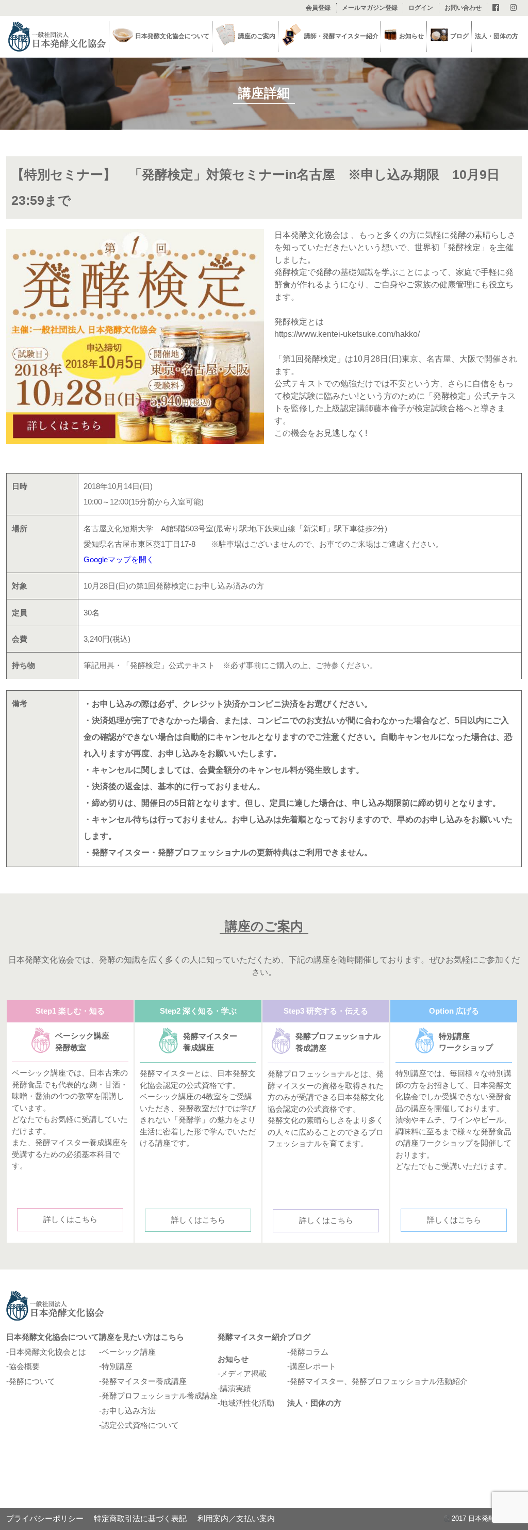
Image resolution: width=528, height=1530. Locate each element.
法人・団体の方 (496, 36)
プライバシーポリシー (45, 1518)
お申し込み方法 (129, 1410)
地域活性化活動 (247, 1402)
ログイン (420, 7)
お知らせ (233, 1359)
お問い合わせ (463, 7)
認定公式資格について (140, 1425)
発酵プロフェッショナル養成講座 (160, 1395)
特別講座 (117, 1366)
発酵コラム (309, 1351)
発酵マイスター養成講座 (144, 1381)
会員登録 (318, 7)
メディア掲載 (243, 1373)
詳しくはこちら (70, 1219)
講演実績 (235, 1388)
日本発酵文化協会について (52, 1336)
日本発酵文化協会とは (47, 1351)
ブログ (459, 36)
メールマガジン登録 (370, 7)
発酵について (32, 1381)
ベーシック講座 (129, 1351)
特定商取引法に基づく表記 (140, 1518)
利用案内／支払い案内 (236, 1518)
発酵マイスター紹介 (252, 1336)
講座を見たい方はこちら (141, 1336)
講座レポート (313, 1366)
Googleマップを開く (119, 559)
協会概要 (24, 1366)
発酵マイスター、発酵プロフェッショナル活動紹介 (379, 1381)
